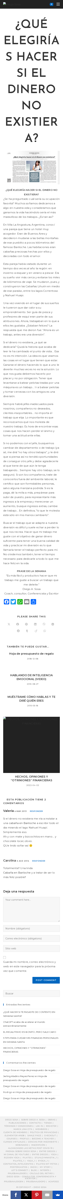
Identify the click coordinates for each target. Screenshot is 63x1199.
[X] (26, 1195)
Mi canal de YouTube (16, 1154)
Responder (36, 811)
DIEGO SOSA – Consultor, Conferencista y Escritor (31, 1177)
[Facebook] (16, 1195)
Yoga (54, 1154)
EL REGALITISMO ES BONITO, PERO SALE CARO (29, 1032)
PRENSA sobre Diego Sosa (21, 1151)
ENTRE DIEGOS (40, 1154)
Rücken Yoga (12, 1157)
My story (45, 1167)
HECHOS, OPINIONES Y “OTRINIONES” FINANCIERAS (31, 778)
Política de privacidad (43, 1132)
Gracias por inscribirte (42, 1142)
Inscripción (38, 1145)
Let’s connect (19, 1170)
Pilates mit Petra (46, 1164)
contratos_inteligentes (18, 1164)
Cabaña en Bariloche (17, 872)
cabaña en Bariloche (22, 823)
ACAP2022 (53, 1181)
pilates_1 (18, 1161)
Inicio (33, 1167)
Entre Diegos (47, 1151)
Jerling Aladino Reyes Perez (18, 1076)
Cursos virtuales (14, 1142)
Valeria (8, 811)
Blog (34, 1170)
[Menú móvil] (57, 4)
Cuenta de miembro (15, 1132)
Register (51, 1126)
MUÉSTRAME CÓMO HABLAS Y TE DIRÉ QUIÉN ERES (31, 698)
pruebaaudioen (13, 1181)
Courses (12, 1138)
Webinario (21, 1145)
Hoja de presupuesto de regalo (31, 653)
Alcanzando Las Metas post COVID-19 (30, 1148)
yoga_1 (31, 1161)
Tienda (48, 1123)
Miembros (41, 1129)
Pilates (27, 1157)
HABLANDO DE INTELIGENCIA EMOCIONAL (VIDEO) (31, 677)
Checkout (50, 1135)
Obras (51, 1120)
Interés (44, 1170)
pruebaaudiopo (35, 1181)
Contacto (35, 1123)
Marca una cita (23, 1129)
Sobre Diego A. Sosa (33, 1120)
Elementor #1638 (14, 1135)
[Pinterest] (37, 1195)
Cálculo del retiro (41, 1173)
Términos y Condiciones (18, 1126)
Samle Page (34, 1135)
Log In (39, 1126)
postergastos (18, 1167)
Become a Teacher (43, 1138)
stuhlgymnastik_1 (46, 1157)
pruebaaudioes (17, 1173)
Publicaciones (17, 1123)
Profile (24, 1138)
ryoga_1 (43, 1161)
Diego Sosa (9, 1070)
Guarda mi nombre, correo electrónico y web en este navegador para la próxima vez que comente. (29, 966)
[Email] (47, 1195)
